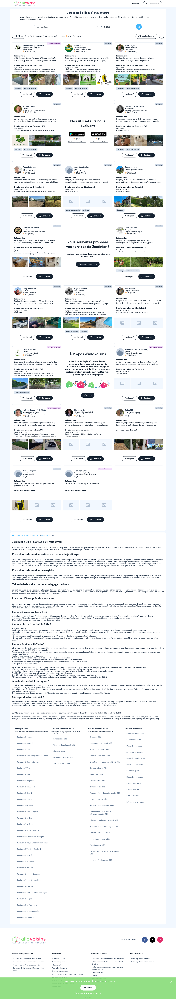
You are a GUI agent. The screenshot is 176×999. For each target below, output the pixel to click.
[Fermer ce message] (171, 982)
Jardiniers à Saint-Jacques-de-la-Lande (32, 755)
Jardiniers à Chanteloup (26, 917)
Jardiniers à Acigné (24, 855)
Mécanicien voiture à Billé (100, 839)
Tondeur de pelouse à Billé (64, 745)
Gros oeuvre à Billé (97, 780)
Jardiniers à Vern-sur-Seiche (28, 830)
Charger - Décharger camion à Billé (104, 820)
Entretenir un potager (135, 802)
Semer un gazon (132, 771)
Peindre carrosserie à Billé (100, 832)
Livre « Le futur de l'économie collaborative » (67, 974)
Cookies (94, 975)
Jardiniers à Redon (24, 818)
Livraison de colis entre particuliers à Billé (104, 852)
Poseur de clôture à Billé (63, 757)
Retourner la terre (133, 739)
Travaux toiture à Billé (98, 768)
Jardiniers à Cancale (25, 886)
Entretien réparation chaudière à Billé (105, 762)
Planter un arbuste (133, 783)
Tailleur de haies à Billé (62, 763)
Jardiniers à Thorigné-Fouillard (29, 849)
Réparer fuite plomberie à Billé (102, 805)
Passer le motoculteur (135, 733)
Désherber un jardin (134, 746)
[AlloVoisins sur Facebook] (145, 940)
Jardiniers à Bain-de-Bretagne (29, 874)
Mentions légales (97, 972)
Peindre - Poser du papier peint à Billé (105, 793)
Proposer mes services (60, 971)
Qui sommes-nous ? (59, 959)
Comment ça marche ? (60, 962)
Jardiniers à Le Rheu (25, 824)
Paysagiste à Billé (60, 739)
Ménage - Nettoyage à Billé (101, 860)
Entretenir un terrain (134, 764)
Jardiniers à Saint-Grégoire (27, 811)
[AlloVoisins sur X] (152, 940)
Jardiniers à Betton (24, 799)
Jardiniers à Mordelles (25, 861)
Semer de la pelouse (134, 752)
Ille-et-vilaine (45, 535)
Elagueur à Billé (59, 751)
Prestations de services (23, 535)
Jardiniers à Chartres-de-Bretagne (30, 836)
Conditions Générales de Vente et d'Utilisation (108, 959)
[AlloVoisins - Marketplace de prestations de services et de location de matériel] (24, 5)
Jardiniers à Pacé (23, 774)
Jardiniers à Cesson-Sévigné (28, 762)
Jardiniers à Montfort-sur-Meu (29, 880)
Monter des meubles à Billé (101, 743)
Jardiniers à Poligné (24, 899)
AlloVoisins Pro (57, 965)
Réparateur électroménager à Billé (104, 826)
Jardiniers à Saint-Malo (26, 743)
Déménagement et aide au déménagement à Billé (101, 812)
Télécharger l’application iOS (141, 959)
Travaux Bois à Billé (97, 787)
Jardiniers (36, 535)
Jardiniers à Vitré (23, 768)
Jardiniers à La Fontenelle (27, 905)
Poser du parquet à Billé (99, 749)
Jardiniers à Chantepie (26, 787)
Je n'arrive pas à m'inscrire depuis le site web (28, 965)
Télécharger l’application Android (142, 962)
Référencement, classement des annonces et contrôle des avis (107, 968)
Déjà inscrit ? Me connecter (88, 993)
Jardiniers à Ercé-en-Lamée (28, 911)
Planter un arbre (132, 789)
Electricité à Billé (96, 774)
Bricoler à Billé (95, 737)
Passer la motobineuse (135, 758)
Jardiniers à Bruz (23, 749)
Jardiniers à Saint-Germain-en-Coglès (32, 892)
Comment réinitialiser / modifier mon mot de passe (28, 969)
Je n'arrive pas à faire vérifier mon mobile (27, 959)
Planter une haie (132, 795)
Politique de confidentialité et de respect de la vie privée (108, 963)
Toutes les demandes (59, 968)
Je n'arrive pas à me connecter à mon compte (28, 962)
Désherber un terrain (134, 777)
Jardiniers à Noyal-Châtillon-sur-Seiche (32, 843)
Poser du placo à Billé (98, 799)
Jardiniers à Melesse (25, 867)
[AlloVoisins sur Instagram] (160, 940)
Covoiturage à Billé (97, 845)
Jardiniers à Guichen (25, 805)
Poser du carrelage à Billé (100, 755)
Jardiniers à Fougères (25, 780)
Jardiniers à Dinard (24, 793)
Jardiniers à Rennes (24, 737)
